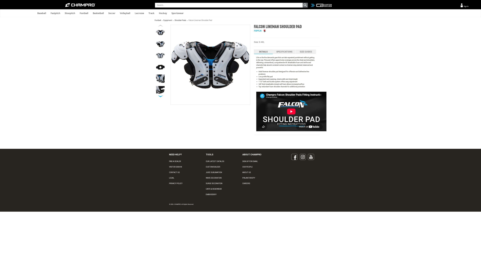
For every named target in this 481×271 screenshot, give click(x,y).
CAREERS (246, 183)
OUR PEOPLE (247, 167)
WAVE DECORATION (214, 178)
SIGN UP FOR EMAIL (250, 161)
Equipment (167, 20)
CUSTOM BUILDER (213, 167)
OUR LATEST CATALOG (215, 161)
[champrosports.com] (80, 5)
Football (84, 13)
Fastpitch (55, 13)
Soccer (111, 13)
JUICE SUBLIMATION (214, 172)
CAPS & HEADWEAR (214, 189)
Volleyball (125, 13)
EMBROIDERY (211, 194)
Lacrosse (139, 13)
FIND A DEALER (175, 161)
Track (151, 13)
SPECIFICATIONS (284, 51)
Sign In (466, 6)
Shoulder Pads (180, 20)
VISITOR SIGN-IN (175, 167)
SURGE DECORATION (214, 183)
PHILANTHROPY (248, 178)
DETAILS (263, 51)
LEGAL (171, 178)
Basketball (98, 13)
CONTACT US (174, 172)
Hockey (163, 13)
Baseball (41, 13)
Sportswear (177, 13)
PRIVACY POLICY (176, 183)
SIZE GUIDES (306, 51)
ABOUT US (246, 172)
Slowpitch (70, 13)
